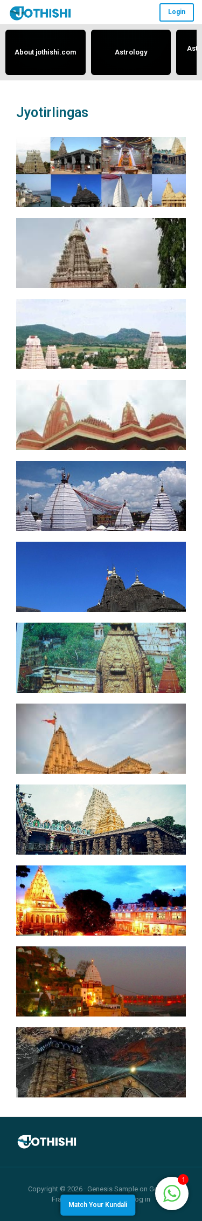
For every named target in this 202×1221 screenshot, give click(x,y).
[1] (171, 1192)
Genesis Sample (112, 1189)
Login (176, 12)
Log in (140, 1199)
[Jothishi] (40, 12)
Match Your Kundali (97, 1205)
